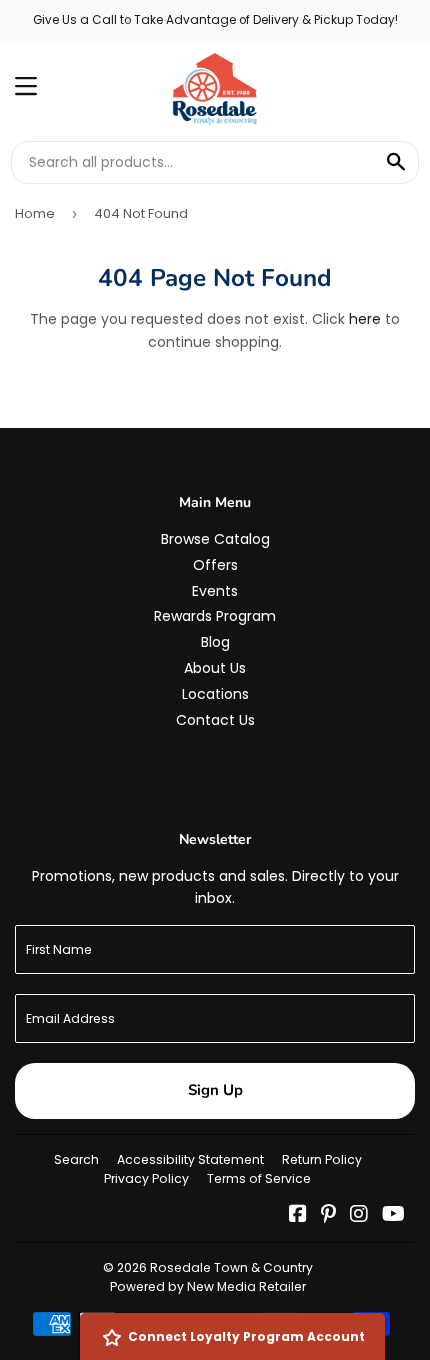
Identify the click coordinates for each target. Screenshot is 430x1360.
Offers (215, 565)
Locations (215, 694)
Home (35, 213)
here (365, 319)
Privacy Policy (146, 1178)
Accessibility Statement (190, 1159)
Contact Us (215, 720)
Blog (215, 642)
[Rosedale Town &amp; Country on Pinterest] (328, 1216)
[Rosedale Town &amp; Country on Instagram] (359, 1216)
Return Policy (322, 1159)
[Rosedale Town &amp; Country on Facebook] (298, 1216)
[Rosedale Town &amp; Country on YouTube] (393, 1216)
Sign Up (215, 1090)
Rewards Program (215, 616)
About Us (215, 668)
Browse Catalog (215, 539)
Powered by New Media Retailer (208, 1286)
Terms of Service (259, 1178)
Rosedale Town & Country (231, 1267)
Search (76, 1159)
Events (215, 591)
